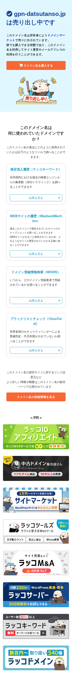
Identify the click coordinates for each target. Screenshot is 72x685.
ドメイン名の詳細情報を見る (36, 397)
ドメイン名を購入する (38, 65)
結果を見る (36, 197)
